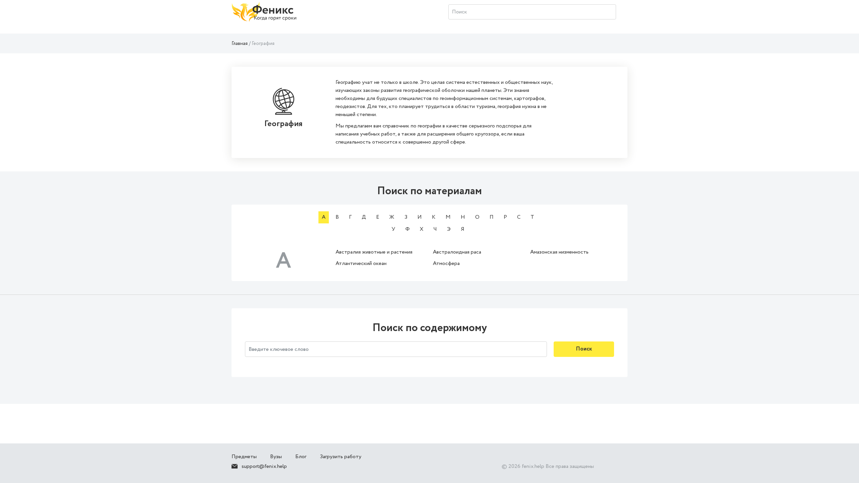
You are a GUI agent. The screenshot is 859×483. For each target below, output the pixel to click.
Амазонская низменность (559, 252)
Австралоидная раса (457, 252)
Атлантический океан (361, 263)
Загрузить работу (340, 457)
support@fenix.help (264, 466)
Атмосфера (446, 263)
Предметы (244, 457)
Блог (300, 457)
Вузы (276, 457)
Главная (240, 43)
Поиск (584, 349)
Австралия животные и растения (374, 252)
